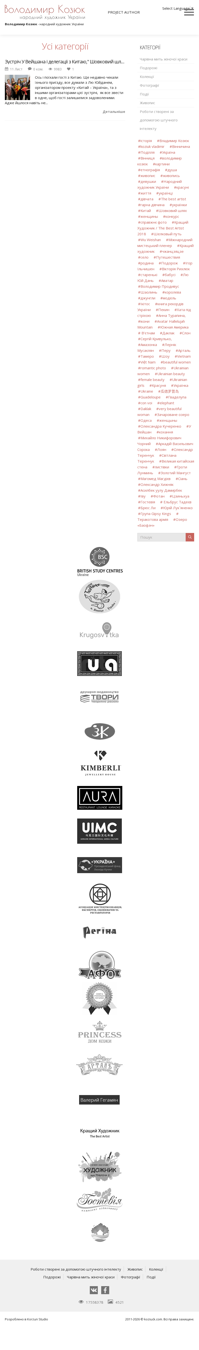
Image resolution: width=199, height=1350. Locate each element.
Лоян (161, 449)
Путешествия (168, 257)
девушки (148, 181)
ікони (145, 321)
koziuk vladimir (153, 146)
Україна (168, 152)
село (145, 257)
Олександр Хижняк (157, 484)
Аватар (167, 280)
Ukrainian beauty (171, 373)
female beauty (153, 379)
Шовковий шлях (172, 210)
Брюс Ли (148, 507)
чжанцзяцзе (173, 251)
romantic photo (153, 367)
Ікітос (145, 303)
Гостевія (148, 501)
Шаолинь (149, 292)
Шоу (165, 356)
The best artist (173, 198)
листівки (162, 466)
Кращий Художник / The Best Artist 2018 (162, 228)
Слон (186, 332)
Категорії (150, 47)
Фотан (159, 496)
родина (147, 263)
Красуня (159, 385)
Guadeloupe (151, 397)
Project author (124, 12)
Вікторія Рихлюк (176, 268)
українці (166, 193)
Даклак (168, 332)
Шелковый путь (168, 233)
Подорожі (148, 67)
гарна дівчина (153, 204)
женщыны (168, 420)
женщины (149, 216)
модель (169, 297)
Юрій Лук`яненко (178, 507)
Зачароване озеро (173, 414)
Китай (146, 210)
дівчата (147, 198)
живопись (171, 175)
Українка (181, 385)
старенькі (149, 274)
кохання (166, 432)
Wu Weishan (151, 239)
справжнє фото (154, 222)
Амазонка (149, 344)
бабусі (170, 274)
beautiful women (177, 362)
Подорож (169, 263)
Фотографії (149, 85)
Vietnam (184, 356)
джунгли (148, 297)
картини (162, 163)
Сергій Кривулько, (156, 338)
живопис (148, 175)
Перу (166, 350)
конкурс (172, 216)
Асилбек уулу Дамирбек (161, 490)
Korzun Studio (37, 1319)
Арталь (184, 350)
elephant (167, 402)
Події (144, 94)
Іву (143, 496)
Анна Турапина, (172, 315)
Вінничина (181, 146)
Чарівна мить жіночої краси (163, 59)
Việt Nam (148, 362)
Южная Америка (174, 327)
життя (146, 193)
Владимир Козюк (174, 140)
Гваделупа (177, 397)
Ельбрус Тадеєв (177, 501)
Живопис (147, 102)
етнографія (150, 169)
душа (172, 169)
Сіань (182, 478)
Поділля (148, 152)
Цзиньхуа (180, 496)
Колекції (147, 76)
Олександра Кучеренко (161, 426)
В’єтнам (148, 332)
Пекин (163, 309)
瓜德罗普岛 (170, 391)
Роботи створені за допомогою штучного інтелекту (159, 120)
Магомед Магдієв (156, 478)
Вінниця (148, 158)
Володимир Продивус (160, 286)
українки (179, 204)
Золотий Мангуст (176, 472)
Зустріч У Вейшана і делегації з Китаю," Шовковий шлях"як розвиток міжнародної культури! (65, 61)
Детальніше (114, 111)
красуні (182, 187)
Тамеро (147, 356)
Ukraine (147, 391)
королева (173, 292)
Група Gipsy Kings (156, 513)
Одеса (146, 420)
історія (146, 140)
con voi (146, 402)
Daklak (146, 408)
